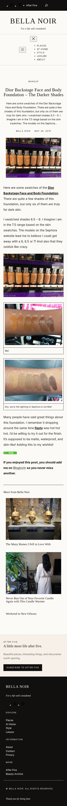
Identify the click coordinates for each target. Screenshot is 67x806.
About (9, 747)
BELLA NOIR (33, 21)
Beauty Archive (14, 773)
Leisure (10, 731)
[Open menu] (22, 50)
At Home (11, 724)
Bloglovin (19, 468)
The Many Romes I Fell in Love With (28, 544)
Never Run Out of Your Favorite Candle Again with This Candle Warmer (30, 600)
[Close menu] (33, 39)
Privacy (10, 754)
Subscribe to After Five (23, 667)
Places (9, 720)
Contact (10, 751)
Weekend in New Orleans (21, 613)
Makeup (33, 81)
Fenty (39, 428)
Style (9, 727)
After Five (11, 769)
